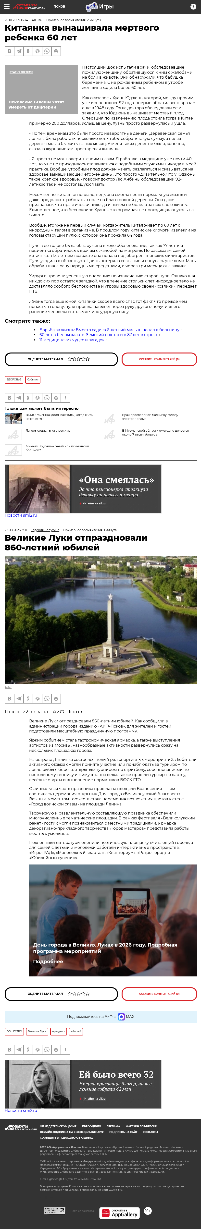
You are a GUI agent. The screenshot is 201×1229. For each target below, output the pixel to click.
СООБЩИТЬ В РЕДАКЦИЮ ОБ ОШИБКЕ (66, 1137)
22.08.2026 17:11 (16, 530)
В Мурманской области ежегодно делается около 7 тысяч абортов (155, 432)
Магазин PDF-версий (141, 1126)
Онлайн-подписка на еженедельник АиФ (72, 1132)
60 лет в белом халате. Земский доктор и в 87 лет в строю (98, 334)
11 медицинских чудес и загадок (71, 340)
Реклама (113, 1126)
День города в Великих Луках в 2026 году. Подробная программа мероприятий (105, 948)
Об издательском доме (58, 1126)
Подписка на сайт (123, 1132)
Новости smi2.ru (21, 515)
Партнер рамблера (82, 1210)
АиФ (8, 687)
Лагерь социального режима (48, 430)
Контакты (150, 1132)
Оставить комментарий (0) (159, 359)
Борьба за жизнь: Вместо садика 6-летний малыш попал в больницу (109, 330)
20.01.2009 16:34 (16, 20)
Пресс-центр (91, 1126)
